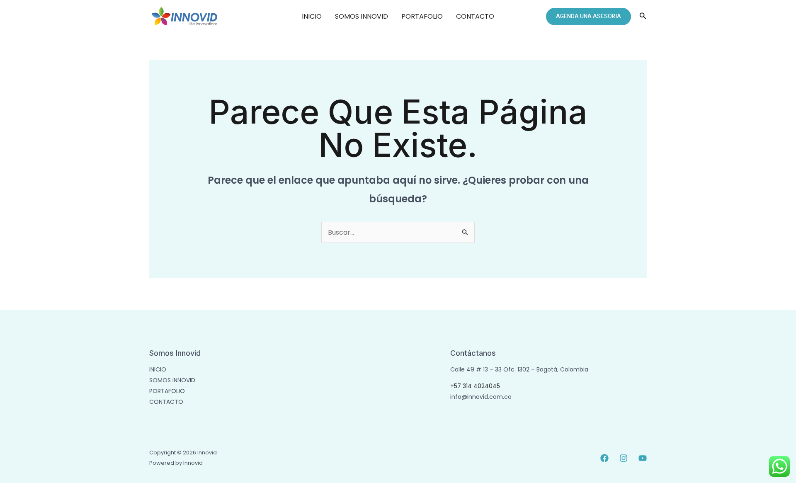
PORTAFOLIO (422, 16)
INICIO (312, 16)
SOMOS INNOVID (361, 16)
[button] (588, 16)
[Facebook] (604, 458)
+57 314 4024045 (475, 386)
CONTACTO (475, 16)
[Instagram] (623, 458)
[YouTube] (642, 458)
